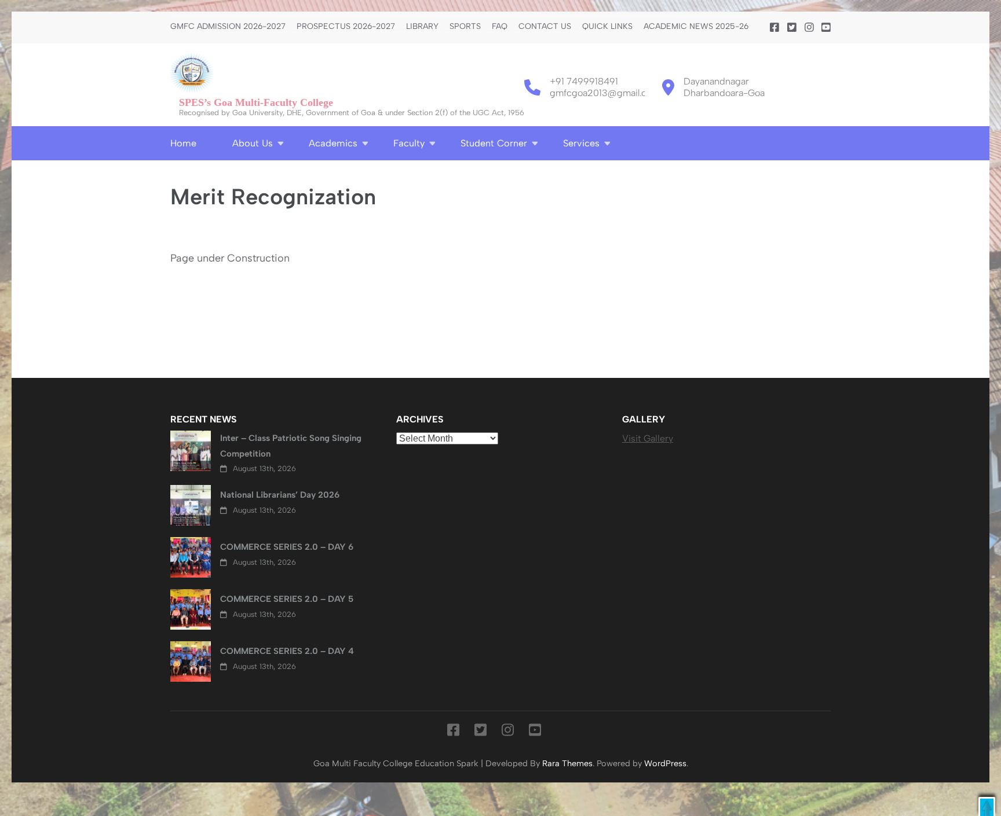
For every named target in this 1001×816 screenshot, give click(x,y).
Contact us (544, 26)
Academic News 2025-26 (696, 26)
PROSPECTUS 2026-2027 (346, 26)
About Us (252, 143)
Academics (333, 143)
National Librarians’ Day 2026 (279, 495)
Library (422, 26)
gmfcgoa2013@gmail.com (605, 92)
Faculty (409, 143)
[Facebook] (774, 27)
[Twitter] (792, 27)
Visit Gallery (647, 438)
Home (183, 143)
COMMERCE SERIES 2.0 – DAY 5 (286, 599)
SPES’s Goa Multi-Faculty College (256, 102)
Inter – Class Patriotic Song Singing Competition (290, 445)
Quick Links (607, 26)
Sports (465, 26)
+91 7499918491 (584, 81)
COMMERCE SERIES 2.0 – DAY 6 (286, 547)
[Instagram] (809, 27)
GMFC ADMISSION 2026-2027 (228, 26)
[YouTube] (826, 27)
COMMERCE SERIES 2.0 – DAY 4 (287, 651)
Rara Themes (567, 763)
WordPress (665, 763)
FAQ (499, 26)
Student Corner (494, 143)
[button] (986, 806)
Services (581, 143)
